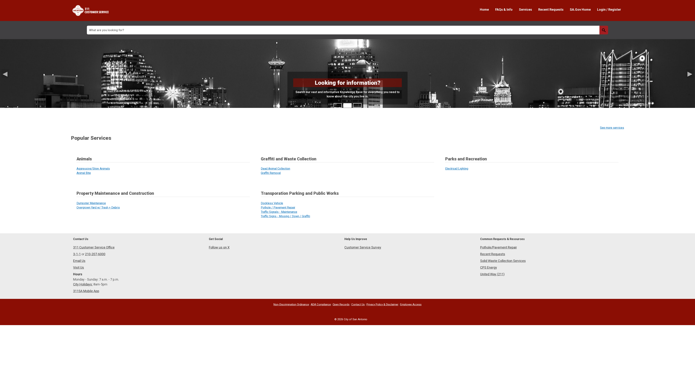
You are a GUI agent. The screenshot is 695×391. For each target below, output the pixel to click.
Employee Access (411, 304)
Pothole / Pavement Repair (278, 207)
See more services (612, 127)
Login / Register (609, 9)
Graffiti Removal (271, 173)
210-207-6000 (95, 254)
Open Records (341, 304)
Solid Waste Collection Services (503, 261)
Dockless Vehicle (272, 203)
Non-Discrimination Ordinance (291, 304)
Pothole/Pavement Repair (498, 247)
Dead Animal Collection (275, 168)
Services (525, 9)
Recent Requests (550, 9)
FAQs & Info (504, 9)
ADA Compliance (321, 304)
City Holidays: (83, 284)
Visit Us (78, 267)
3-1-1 (77, 254)
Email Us (79, 261)
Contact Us (358, 304)
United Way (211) (492, 274)
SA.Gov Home (580, 9)
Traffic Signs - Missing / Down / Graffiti (285, 216)
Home (484, 9)
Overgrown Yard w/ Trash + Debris (98, 207)
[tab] (338, 105)
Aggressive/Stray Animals (93, 168)
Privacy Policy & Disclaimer (382, 304)
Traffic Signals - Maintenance (279, 212)
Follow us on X (219, 247)
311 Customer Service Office (94, 247)
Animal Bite (84, 173)
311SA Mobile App (86, 291)
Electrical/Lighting (456, 168)
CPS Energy (488, 267)
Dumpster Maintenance (91, 203)
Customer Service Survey (362, 247)
